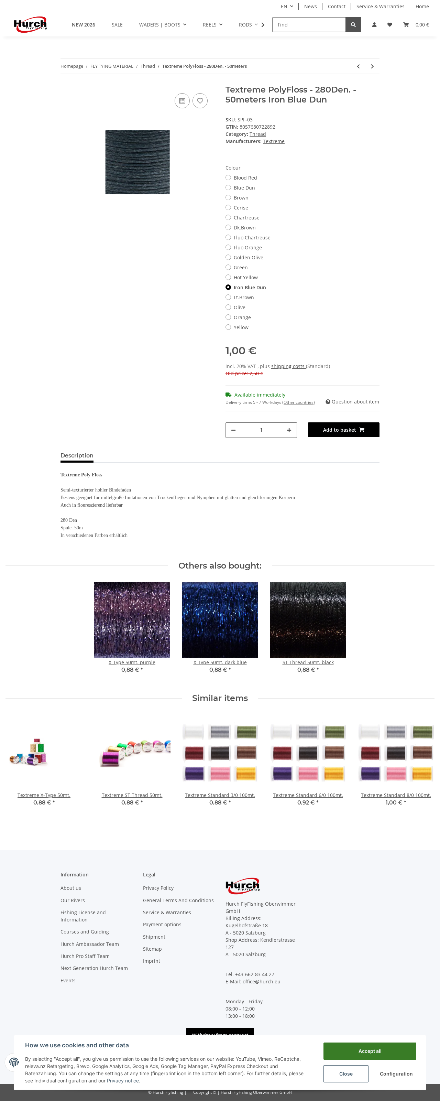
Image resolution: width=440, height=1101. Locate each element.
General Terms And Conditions (178, 900)
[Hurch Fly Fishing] (30, 24)
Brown (241, 197)
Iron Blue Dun (250, 287)
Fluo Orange (248, 247)
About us (70, 888)
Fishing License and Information (83, 916)
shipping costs (288, 366)
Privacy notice (123, 1080)
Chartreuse (247, 217)
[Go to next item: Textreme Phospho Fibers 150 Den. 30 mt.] (372, 66)
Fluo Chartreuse (252, 237)
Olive (239, 307)
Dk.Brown (245, 227)
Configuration (396, 1074)
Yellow (241, 327)
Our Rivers (72, 900)
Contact (336, 6)
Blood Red (245, 177)
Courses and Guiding (84, 931)
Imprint (151, 961)
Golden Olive (248, 257)
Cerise (241, 207)
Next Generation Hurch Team (94, 968)
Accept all (370, 1051)
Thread (258, 134)
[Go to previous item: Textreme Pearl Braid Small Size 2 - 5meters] (358, 66)
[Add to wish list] (200, 100)
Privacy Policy (158, 888)
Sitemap (152, 949)
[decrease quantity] (233, 430)
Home (422, 6)
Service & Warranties (380, 6)
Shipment (154, 936)
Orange (242, 317)
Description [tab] (77, 455)
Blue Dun (244, 187)
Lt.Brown (244, 297)
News (310, 6)
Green (241, 267)
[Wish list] (390, 24)
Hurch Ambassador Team (89, 944)
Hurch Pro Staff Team (85, 956)
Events (68, 980)
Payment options (162, 924)
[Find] (353, 24)
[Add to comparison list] (182, 100)
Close (346, 1074)
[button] (374, 24)
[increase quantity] (289, 430)
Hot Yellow (246, 277)
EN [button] (284, 6)
